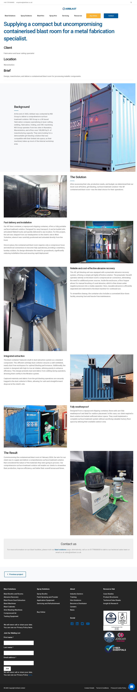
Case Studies (108, 594)
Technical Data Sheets (112, 600)
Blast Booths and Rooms (13, 594)
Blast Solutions (10, 16)
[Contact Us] (131, 686)
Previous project (16, 574)
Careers (73, 607)
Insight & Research (110, 603)
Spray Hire (53, 16)
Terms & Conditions (102, 688)
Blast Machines (10, 603)
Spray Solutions (26, 16)
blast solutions (60, 550)
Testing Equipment (11, 616)
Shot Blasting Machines (13, 610)
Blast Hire (40, 16)
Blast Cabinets (9, 607)
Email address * (10, 657)
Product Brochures (110, 597)
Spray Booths (42, 594)
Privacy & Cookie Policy (118, 688)
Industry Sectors (76, 594)
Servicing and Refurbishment (48, 603)
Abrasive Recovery (11, 597)
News (72, 610)
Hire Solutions (75, 600)
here (30, 627)
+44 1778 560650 (9, 2)
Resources (78, 16)
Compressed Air (10, 613)
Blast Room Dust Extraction (14, 600)
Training (73, 597)
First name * (9, 637)
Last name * (8, 647)
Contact (111, 16)
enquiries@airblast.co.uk (24, 2)
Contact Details (89, 688)
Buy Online (93, 16)
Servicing (65, 16)
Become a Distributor (78, 603)
